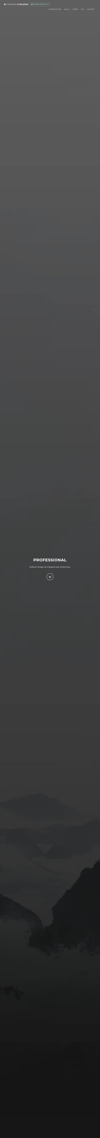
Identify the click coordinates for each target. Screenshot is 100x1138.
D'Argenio (17, 4)
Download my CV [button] (41, 4)
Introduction (55, 9)
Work (75, 9)
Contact (90, 9)
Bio (82, 9)
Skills (67, 9)
